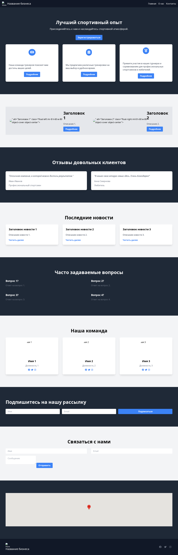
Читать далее (16, 240)
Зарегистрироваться (89, 37)
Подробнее (32, 74)
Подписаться (145, 411)
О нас (161, 3)
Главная (152, 3)
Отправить (44, 465)
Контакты (171, 3)
